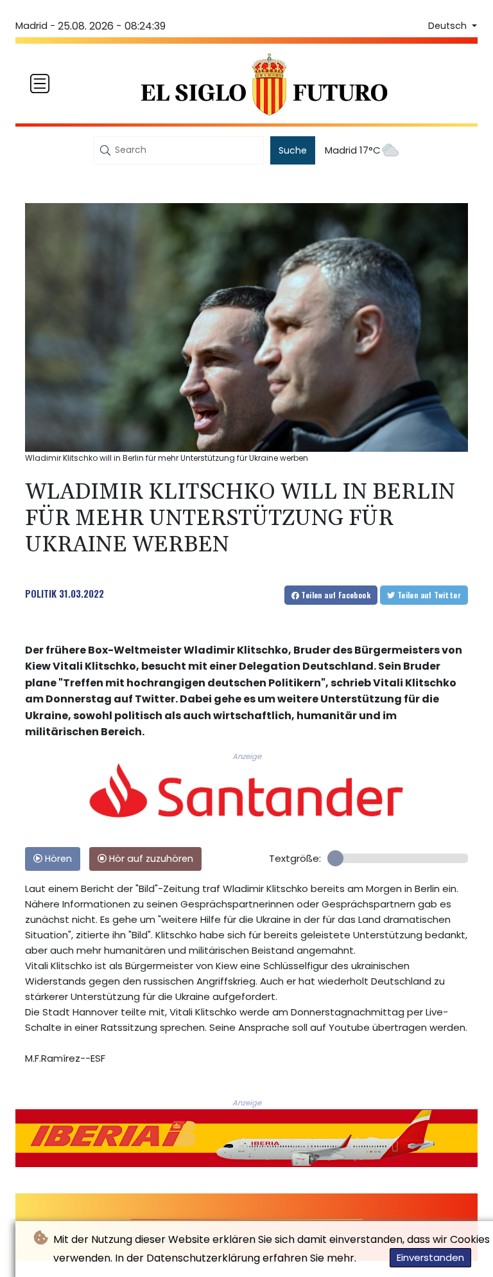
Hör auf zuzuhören (150, 858)
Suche (293, 150)
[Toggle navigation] (40, 83)
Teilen (334, 594)
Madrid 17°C (353, 150)
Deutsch (448, 25)
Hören (57, 858)
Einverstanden (430, 1257)
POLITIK (40, 593)
